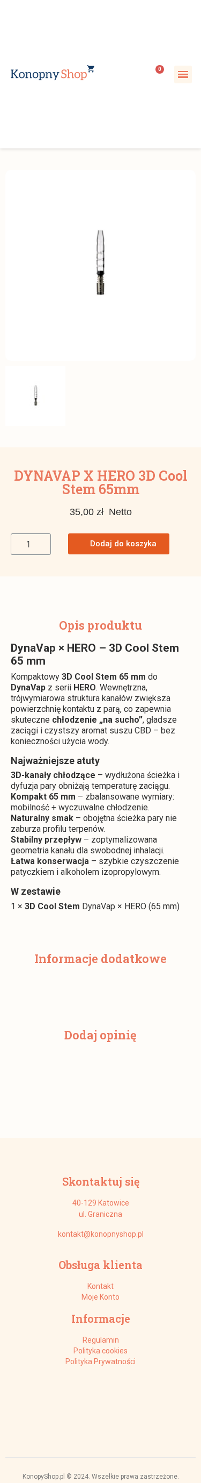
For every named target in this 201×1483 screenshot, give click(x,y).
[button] (15, 265)
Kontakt (100, 1286)
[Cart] (156, 74)
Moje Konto (100, 1297)
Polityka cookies (100, 1350)
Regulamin (101, 1340)
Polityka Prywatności (100, 1361)
